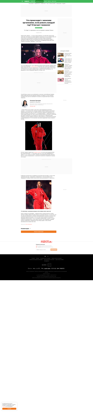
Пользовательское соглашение (45, 258)
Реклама (37, 258)
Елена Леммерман (29, 224)
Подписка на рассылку (40, 244)
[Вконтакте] (45, 256)
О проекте (33, 258)
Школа (49, 1)
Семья (45, 1)
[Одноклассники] (47, 256)
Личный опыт (43, 3)
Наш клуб (54, 1)
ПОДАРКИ (63, 3)
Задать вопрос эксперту (59, 259)
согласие (40, 245)
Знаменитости (37, 3)
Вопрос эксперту (52, 3)
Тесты (47, 3)
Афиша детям (58, 3)
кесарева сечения (37, 152)
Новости (33, 1)
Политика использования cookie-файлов (36, 259)
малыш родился (34, 66)
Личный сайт (32, 106)
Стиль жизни (31, 3)
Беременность (39, 1)
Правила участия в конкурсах (57, 258)
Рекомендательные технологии (49, 259)
